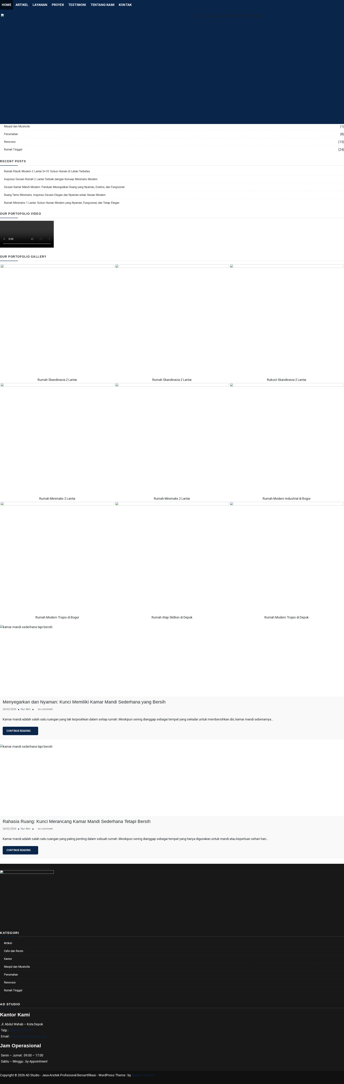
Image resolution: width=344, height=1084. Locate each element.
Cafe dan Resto (13, 951)
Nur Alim (26, 709)
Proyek (58, 5)
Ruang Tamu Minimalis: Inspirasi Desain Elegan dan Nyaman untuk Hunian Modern (55, 195)
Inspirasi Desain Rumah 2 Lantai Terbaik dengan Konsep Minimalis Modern (50, 179)
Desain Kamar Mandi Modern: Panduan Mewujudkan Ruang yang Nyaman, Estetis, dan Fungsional (64, 187)
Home (6, 5)
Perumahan (11, 134)
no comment (45, 709)
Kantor (8, 959)
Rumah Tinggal (13, 149)
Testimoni (77, 5)
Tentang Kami (102, 5)
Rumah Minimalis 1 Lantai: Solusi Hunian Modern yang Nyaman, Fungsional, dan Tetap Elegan (61, 202)
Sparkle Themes (143, 1075)
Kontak (125, 5)
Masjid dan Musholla (17, 126)
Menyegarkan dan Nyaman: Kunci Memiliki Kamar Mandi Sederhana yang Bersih (84, 701)
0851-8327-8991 (22, 1030)
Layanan (40, 5)
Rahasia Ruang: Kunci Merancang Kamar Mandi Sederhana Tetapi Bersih (76, 821)
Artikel (22, 5)
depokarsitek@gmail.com (29, 1036)
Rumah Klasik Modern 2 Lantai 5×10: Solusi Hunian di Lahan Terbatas (47, 171)
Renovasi (10, 141)
